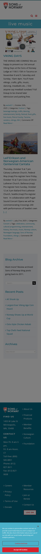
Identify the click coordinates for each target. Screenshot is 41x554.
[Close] (38, 526)
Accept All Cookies (20, 550)
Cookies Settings (21, 543)
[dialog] (20, 538)
